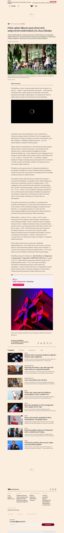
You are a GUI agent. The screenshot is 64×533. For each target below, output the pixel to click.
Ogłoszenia (32, 497)
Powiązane (11, 350)
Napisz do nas (11, 498)
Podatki (23, 23)
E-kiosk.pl (44, 495)
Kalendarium (20, 514)
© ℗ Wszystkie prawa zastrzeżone (19, 342)
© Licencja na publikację (17, 340)
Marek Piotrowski (15, 83)
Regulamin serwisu (21, 498)
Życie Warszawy (46, 505)
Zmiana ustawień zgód (22, 497)
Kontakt (9, 497)
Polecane (21, 350)
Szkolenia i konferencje (13, 510)
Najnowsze (32, 350)
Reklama (32, 495)
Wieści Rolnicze (46, 503)
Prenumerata (33, 498)
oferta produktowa (31, 514)
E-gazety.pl (45, 497)
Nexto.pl (44, 498)
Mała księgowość (46, 500)
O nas (9, 495)
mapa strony (11, 514)
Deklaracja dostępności (22, 501)
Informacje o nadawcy (21, 500)
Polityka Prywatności (21, 495)
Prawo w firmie (17, 23)
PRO (36, 6)
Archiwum (32, 500)
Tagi (41, 350)
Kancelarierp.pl (46, 501)
